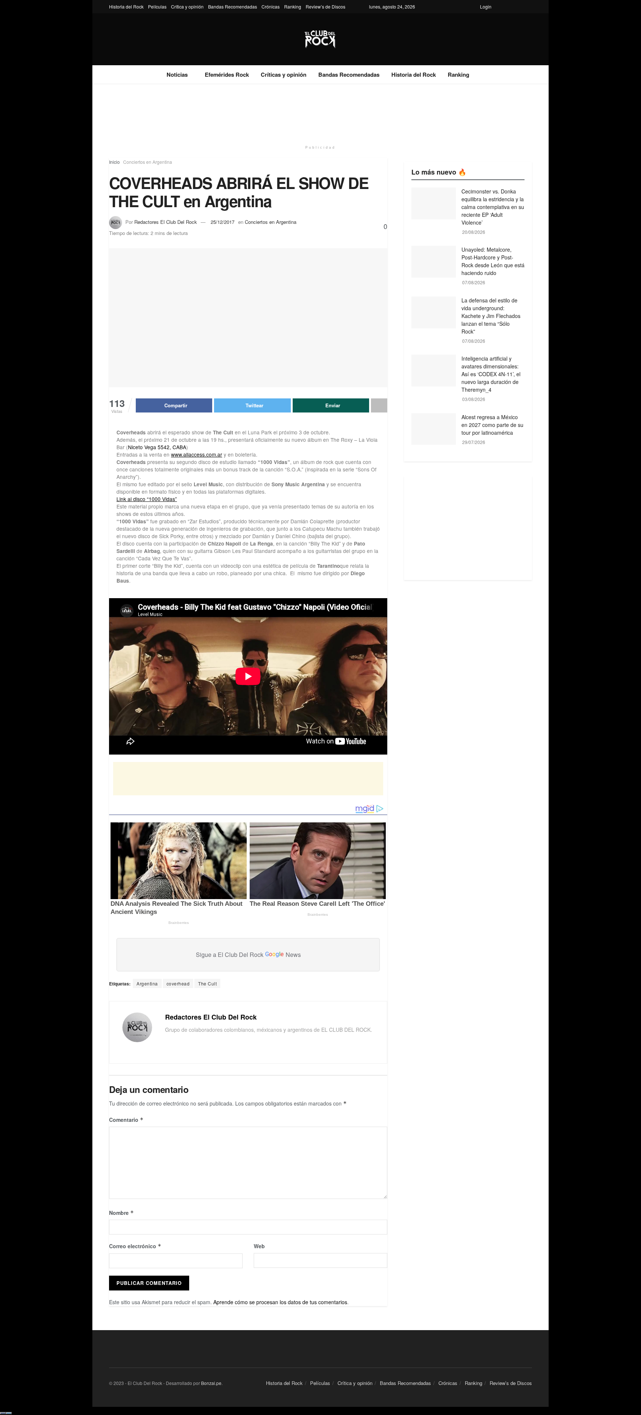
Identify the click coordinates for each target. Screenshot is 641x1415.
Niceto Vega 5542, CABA (157, 447)
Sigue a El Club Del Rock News (248, 954)
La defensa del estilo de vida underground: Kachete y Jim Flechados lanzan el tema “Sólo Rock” (490, 315)
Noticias (177, 74)
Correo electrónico (135, 1246)
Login (486, 6)
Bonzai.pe (211, 1383)
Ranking (292, 6)
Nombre (121, 1212)
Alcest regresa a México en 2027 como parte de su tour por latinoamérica (492, 424)
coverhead (178, 983)
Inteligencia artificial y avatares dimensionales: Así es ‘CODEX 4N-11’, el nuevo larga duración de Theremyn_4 (490, 374)
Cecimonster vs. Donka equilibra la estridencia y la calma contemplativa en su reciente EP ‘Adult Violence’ (492, 207)
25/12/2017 (222, 221)
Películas (157, 6)
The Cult (207, 983)
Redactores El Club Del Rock (165, 221)
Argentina (147, 983)
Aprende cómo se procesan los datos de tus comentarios (280, 1302)
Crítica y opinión (187, 6)
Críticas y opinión (283, 74)
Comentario (126, 1119)
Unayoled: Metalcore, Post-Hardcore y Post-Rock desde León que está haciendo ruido (493, 261)
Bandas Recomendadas (232, 6)
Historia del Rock (126, 6)
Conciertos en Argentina (147, 162)
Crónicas (271, 6)
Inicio (114, 162)
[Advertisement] (320, 112)
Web (259, 1246)
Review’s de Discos (325, 6)
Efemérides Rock (227, 74)
